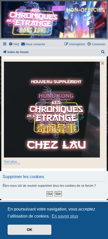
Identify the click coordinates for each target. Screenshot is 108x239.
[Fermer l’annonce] (102, 63)
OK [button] (29, 230)
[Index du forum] (54, 19)
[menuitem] (14, 44)
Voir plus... (12, 162)
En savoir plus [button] (65, 216)
